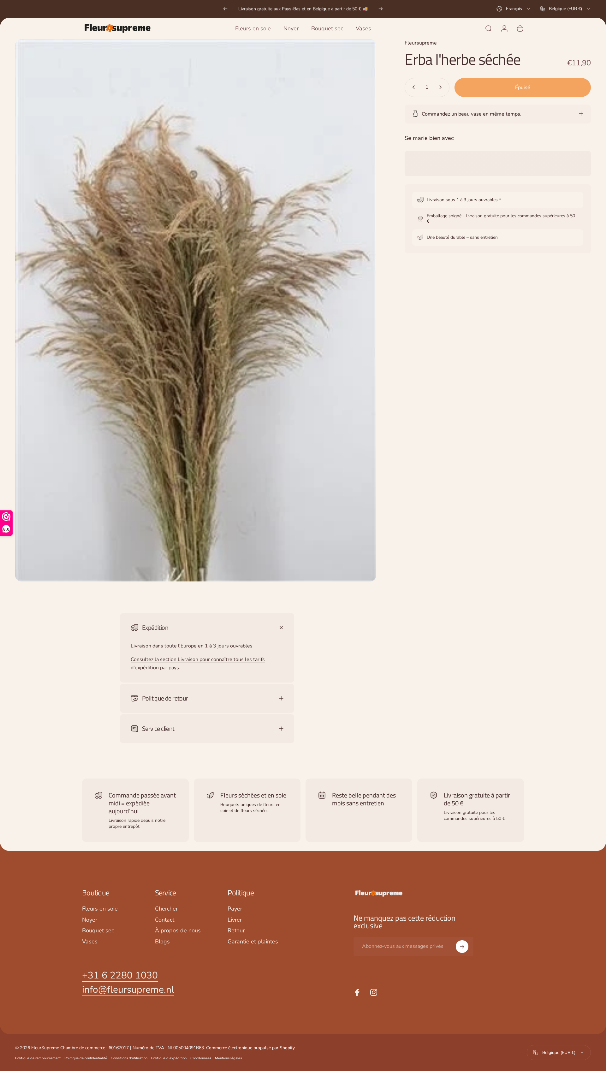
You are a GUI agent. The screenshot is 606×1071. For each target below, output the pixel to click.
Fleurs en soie (100, 908)
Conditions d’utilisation (129, 1058)
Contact (164, 920)
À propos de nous (178, 930)
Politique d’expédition (169, 1058)
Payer (235, 908)
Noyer (89, 920)
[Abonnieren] (462, 946)
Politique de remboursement (38, 1058)
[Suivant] (381, 9)
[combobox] (513, 9)
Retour (236, 930)
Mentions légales (228, 1058)
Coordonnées (200, 1058)
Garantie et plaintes (253, 941)
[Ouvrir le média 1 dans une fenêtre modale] (195, 310)
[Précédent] (225, 9)
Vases (90, 941)
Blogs (162, 941)
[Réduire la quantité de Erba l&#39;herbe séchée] (412, 87)
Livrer (235, 920)
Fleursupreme (421, 42)
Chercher (166, 908)
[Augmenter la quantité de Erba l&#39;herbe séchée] (442, 87)
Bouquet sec (98, 930)
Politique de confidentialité (85, 1058)
